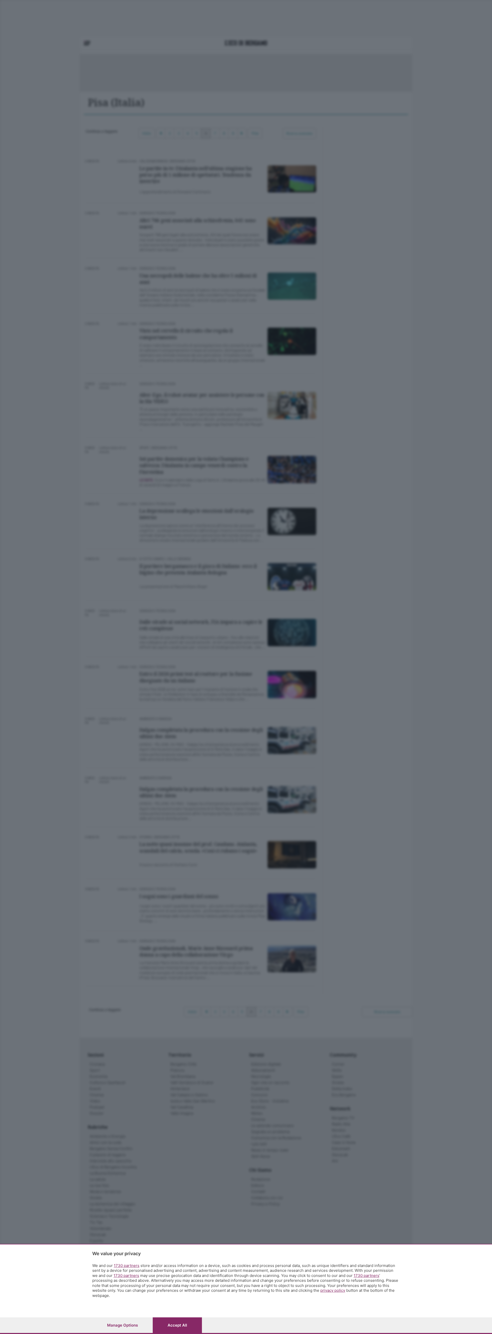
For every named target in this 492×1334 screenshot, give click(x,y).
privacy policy (332, 1290)
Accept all (177, 1325)
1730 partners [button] (126, 1265)
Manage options (122, 1325)
